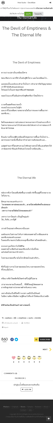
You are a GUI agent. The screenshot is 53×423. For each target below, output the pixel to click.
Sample (30, 407)
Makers (8, 3)
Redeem (38, 407)
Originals (15, 407)
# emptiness (21, 318)
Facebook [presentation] (20, 379)
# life (14, 318)
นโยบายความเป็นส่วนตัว (44, 8)
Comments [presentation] (10, 373)
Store (17, 3)
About (46, 407)
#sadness (8, 318)
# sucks (30, 318)
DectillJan (31, 2)
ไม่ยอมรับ (38, 14)
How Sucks (22, 2)
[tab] (10, 373)
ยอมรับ (28, 14)
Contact (23, 410)
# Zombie (37, 318)
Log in (27, 389)
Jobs (30, 410)
